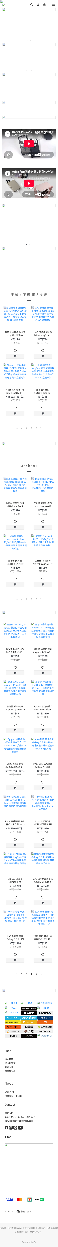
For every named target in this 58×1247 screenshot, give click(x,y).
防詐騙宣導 (10, 1070)
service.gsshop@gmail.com (19, 1120)
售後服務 (9, 1067)
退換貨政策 (10, 1063)
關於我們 (9, 1112)
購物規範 (9, 1059)
